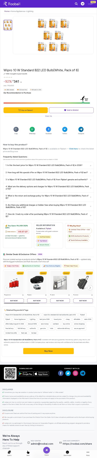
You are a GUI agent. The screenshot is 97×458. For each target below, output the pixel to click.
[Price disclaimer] (21, 82)
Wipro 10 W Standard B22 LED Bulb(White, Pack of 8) (25, 149)
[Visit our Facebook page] (60, 373)
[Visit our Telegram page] (82, 373)
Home (6, 11)
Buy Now (14, 301)
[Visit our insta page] (75, 373)
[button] (90, 287)
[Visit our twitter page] (68, 373)
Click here (73, 149)
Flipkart (48, 228)
